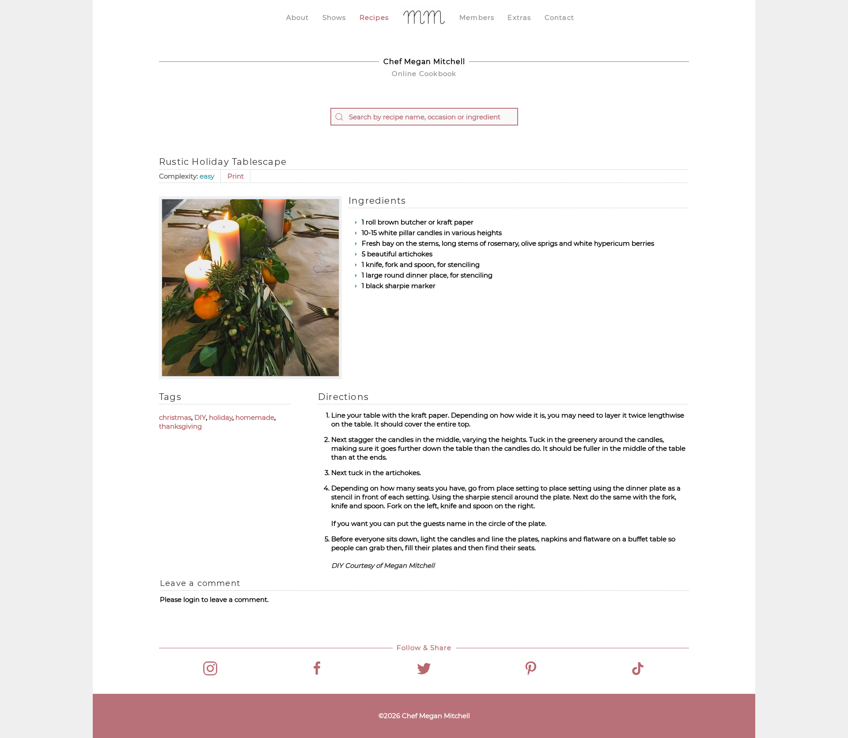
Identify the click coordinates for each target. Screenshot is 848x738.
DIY (200, 417)
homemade (254, 417)
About (297, 17)
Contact (559, 17)
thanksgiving (180, 426)
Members (476, 17)
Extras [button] (519, 17)
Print (235, 176)
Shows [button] (334, 17)
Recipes (374, 17)
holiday (220, 417)
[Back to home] (424, 17)
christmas (175, 417)
